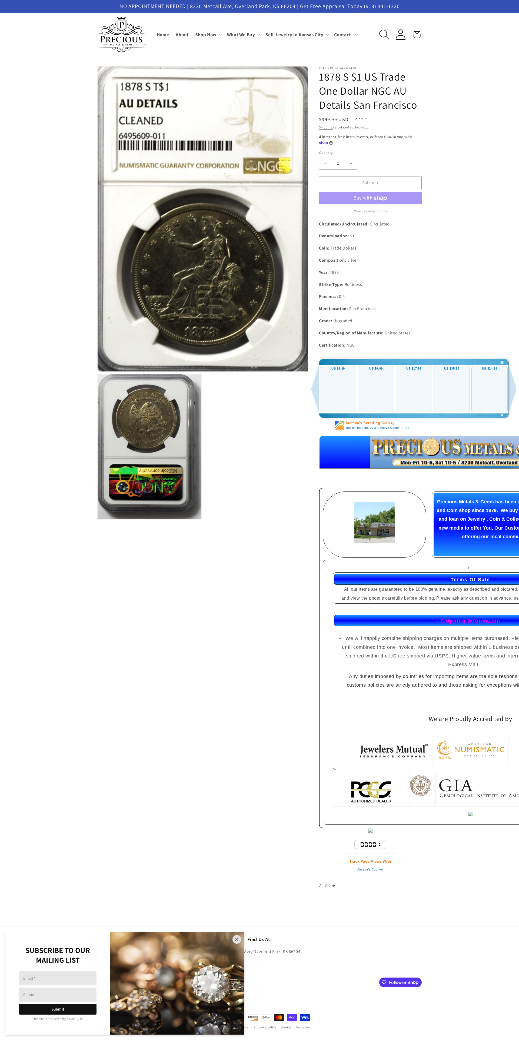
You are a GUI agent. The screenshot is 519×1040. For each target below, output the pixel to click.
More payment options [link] (370, 211)
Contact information (296, 1027)
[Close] (236, 939)
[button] (208, 34)
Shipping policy (265, 1027)
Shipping (326, 127)
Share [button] (330, 885)
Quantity (325, 152)
